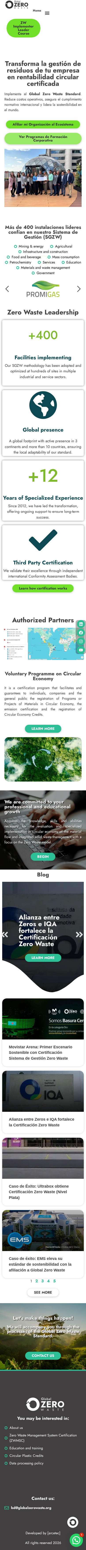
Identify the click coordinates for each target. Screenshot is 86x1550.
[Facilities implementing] (43, 335)
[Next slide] (78, 289)
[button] (47, 13)
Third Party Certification (43, 562)
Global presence (43, 430)
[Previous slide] (7, 289)
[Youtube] (81, 650)
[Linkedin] (81, 624)
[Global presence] (43, 405)
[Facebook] (81, 633)
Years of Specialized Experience (43, 498)
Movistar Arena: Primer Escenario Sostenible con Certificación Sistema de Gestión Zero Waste (40, 1053)
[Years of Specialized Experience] (43, 475)
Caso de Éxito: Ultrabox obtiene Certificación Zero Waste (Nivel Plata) (39, 1192)
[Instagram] (81, 641)
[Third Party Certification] (43, 540)
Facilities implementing (43, 357)
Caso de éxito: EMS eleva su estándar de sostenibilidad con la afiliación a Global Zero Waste (40, 1264)
